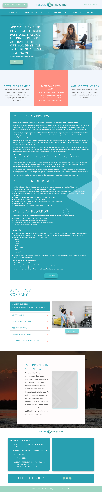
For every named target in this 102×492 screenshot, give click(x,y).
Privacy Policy (66, 489)
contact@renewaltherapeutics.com (30, 450)
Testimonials (56, 12)
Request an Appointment (15, 4)
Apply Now (17, 61)
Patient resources (72, 12)
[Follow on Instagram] (67, 478)
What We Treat (41, 12)
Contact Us (88, 12)
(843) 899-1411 (19, 454)
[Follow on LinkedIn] (70, 478)
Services (28, 12)
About (18, 12)
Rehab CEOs (44, 489)
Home (11, 12)
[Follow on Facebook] (64, 478)
